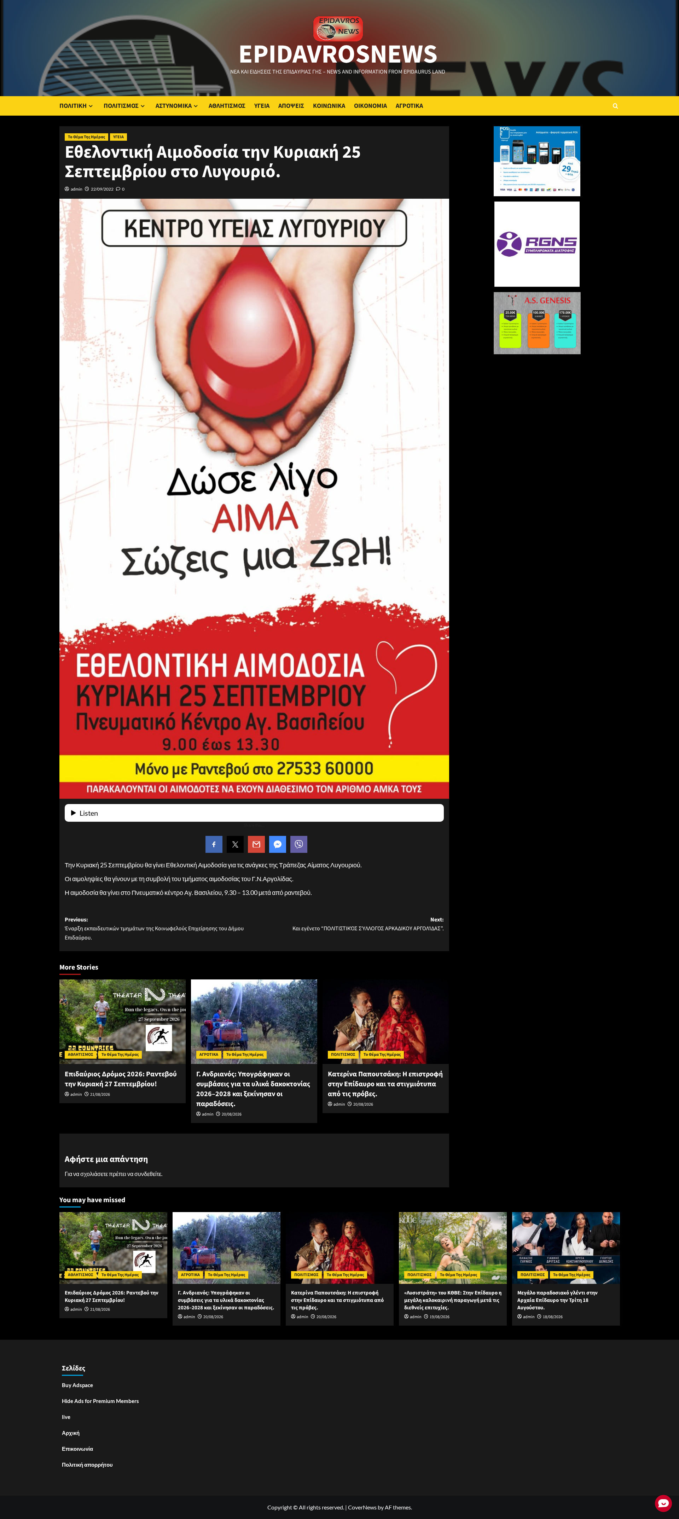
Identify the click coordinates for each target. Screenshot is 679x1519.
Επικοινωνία (77, 1448)
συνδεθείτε (147, 1173)
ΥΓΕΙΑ (261, 105)
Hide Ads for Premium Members (100, 1401)
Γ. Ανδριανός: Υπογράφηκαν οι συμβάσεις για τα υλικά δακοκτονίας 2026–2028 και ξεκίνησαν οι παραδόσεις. (253, 1089)
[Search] (615, 106)
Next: (368, 924)
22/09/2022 (102, 189)
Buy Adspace (77, 1385)
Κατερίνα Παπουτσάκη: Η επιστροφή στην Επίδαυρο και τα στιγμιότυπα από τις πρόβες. (385, 1084)
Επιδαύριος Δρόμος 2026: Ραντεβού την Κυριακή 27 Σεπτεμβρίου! (121, 1079)
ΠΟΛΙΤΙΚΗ (73, 105)
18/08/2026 (553, 1317)
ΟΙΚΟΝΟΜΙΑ (370, 105)
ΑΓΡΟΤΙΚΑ (409, 105)
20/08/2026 (232, 1114)
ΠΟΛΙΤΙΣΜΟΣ (121, 105)
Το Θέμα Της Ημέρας (86, 137)
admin (76, 189)
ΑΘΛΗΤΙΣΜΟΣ (227, 105)
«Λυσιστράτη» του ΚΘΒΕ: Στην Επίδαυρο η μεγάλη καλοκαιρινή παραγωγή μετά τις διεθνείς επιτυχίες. (452, 1300)
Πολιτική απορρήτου (87, 1464)
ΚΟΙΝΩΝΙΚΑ (329, 105)
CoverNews (362, 1507)
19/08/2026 (439, 1317)
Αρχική (71, 1433)
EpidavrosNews (337, 54)
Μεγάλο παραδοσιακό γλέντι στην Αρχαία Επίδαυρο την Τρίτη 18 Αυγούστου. (557, 1300)
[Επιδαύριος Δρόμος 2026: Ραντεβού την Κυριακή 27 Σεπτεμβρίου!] (122, 1021)
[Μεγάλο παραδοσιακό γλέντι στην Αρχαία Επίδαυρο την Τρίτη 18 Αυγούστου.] (566, 1248)
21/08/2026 (100, 1095)
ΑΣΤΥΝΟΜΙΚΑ (174, 105)
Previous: (154, 929)
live (66, 1417)
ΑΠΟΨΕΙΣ (291, 105)
